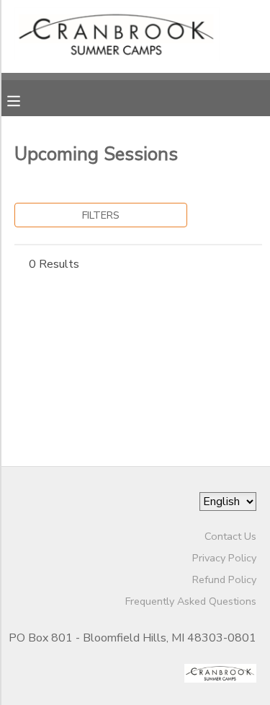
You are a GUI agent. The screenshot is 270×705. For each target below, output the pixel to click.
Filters (101, 215)
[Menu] (24, 99)
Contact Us (230, 536)
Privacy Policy (224, 558)
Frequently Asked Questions (190, 601)
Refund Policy (224, 579)
